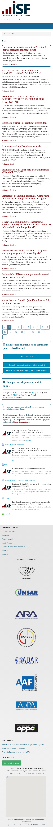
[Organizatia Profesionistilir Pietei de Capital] (26, 728)
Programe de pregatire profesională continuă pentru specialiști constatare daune (24, 48)
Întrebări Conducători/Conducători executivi (27, 365)
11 (10, 332)
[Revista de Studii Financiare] (26, 444)
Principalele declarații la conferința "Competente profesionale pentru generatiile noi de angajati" (25, 197)
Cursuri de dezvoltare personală (13, 547)
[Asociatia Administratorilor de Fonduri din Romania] (26, 683)
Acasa (6, 33)
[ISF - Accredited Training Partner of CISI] (26, 480)
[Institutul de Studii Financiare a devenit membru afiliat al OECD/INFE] (6, 487)
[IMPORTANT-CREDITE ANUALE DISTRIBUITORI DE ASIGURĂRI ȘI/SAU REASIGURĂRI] (6, 451)
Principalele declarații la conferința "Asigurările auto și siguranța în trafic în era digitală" (25, 252)
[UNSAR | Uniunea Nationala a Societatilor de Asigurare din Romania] (26, 592)
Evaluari (5, 551)
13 (22, 332)
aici (33, 393)
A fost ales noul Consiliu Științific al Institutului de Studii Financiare (25, 301)
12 (16, 332)
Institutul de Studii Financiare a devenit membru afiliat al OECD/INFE (25, 171)
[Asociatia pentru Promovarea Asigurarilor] (26, 705)
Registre (5, 554)
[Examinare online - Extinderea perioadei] (6, 471)
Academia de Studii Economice (13, 748)
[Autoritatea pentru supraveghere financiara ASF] (26, 570)
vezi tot (28, 440)
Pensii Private (7, 543)
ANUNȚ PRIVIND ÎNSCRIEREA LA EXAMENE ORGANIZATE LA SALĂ (22, 71)
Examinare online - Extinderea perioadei (22, 146)
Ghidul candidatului (20, 395)
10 (5, 332)
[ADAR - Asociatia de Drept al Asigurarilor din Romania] (26, 660)
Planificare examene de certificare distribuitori (24, 122)
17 (44, 332)
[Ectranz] (26, 498)
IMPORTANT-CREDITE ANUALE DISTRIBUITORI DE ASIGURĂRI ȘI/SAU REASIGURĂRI (24, 99)
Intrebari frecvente (8, 531)
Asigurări (5, 535)
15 (33, 332)
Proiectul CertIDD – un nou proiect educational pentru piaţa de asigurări (25, 275)
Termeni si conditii (26, 821)
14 (27, 332)
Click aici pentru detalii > (22, 422)
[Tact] (26, 464)
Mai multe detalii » (10, 65)
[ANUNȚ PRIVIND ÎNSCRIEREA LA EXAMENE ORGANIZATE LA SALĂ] (6, 433)
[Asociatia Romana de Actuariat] (26, 615)
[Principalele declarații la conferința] (6, 505)
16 (39, 332)
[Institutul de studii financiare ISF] (16, 8)
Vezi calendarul (27, 356)
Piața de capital (7, 539)
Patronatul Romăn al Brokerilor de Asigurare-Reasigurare (23, 744)
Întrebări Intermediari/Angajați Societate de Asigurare (27, 370)
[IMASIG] (26, 514)
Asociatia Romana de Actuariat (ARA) (16, 752)
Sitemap (26, 823)
